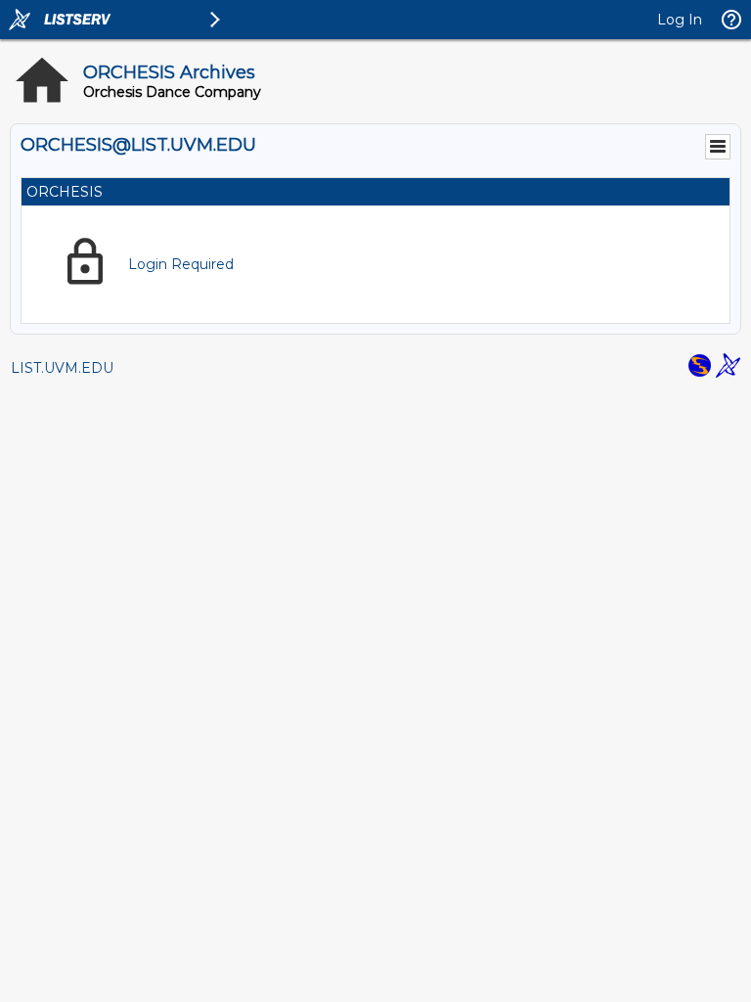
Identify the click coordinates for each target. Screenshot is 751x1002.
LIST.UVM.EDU (62, 368)
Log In (679, 19)
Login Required (181, 264)
